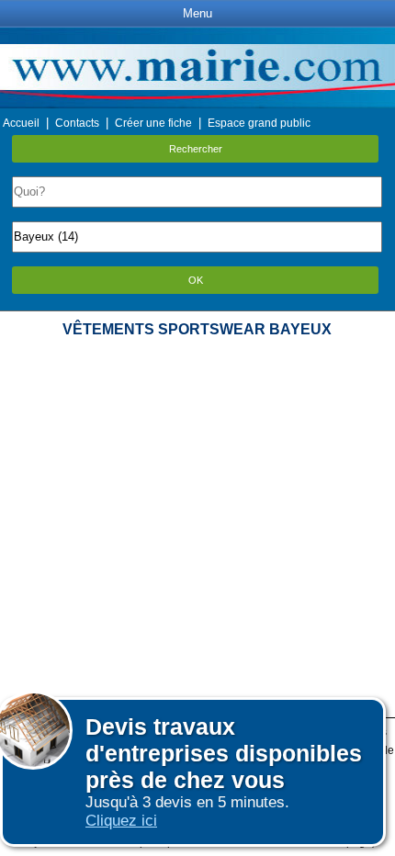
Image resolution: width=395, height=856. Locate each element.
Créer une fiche (153, 123)
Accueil (21, 123)
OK (195, 280)
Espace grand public (259, 123)
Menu (197, 13)
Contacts (77, 123)
